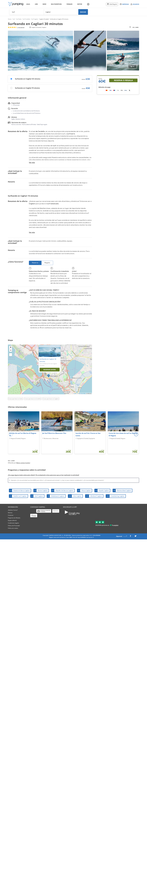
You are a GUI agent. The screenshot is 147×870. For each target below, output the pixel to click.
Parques (69, 4)
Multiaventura (56, 4)
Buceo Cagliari (43, 490)
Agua (28, 4)
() (20, 27)
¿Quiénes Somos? (13, 510)
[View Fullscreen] (10, 354)
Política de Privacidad (14, 525)
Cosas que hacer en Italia (15, 399)
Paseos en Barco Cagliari (21, 490)
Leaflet (74, 393)
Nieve (44, 4)
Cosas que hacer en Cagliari (51, 399)
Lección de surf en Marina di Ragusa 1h (22, 434)
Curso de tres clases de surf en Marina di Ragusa (123, 434)
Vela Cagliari (77, 496)
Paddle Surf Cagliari (20, 496)
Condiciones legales (13, 523)
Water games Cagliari (23, 463)
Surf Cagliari (39, 496)
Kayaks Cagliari (104, 490)
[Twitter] (135, 537)
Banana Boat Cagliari (124, 490)
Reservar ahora (49, 370)
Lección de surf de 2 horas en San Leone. (88, 434)
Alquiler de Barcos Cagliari (64, 490)
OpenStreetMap (82, 393)
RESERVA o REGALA (123, 80)
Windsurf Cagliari (96, 496)
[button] (136, 434)
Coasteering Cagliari (117, 496)
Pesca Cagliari (86, 490)
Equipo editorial (12, 520)
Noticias (10, 512)
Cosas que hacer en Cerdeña (33, 399)
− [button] (10, 350)
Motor (79, 4)
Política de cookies (13, 528)
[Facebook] (130, 537)
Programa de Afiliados (14, 518)
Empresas (125, 4)
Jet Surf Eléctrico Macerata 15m (54, 433)
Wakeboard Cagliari (57, 496)
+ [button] (10, 347)
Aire (36, 4)
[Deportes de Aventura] (16, 4)
